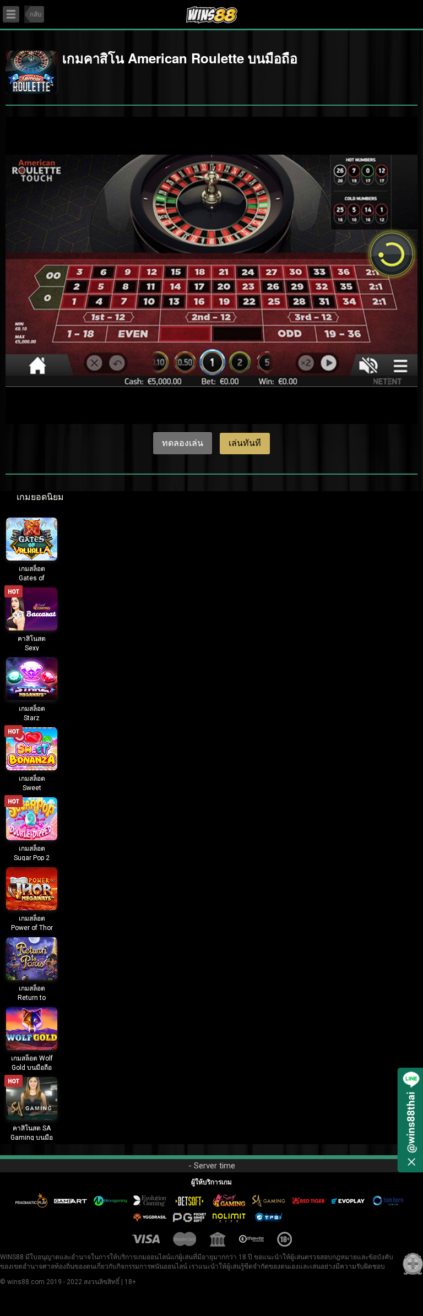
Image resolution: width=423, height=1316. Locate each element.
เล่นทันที (245, 443)
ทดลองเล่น (182, 443)
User (399, 12)
